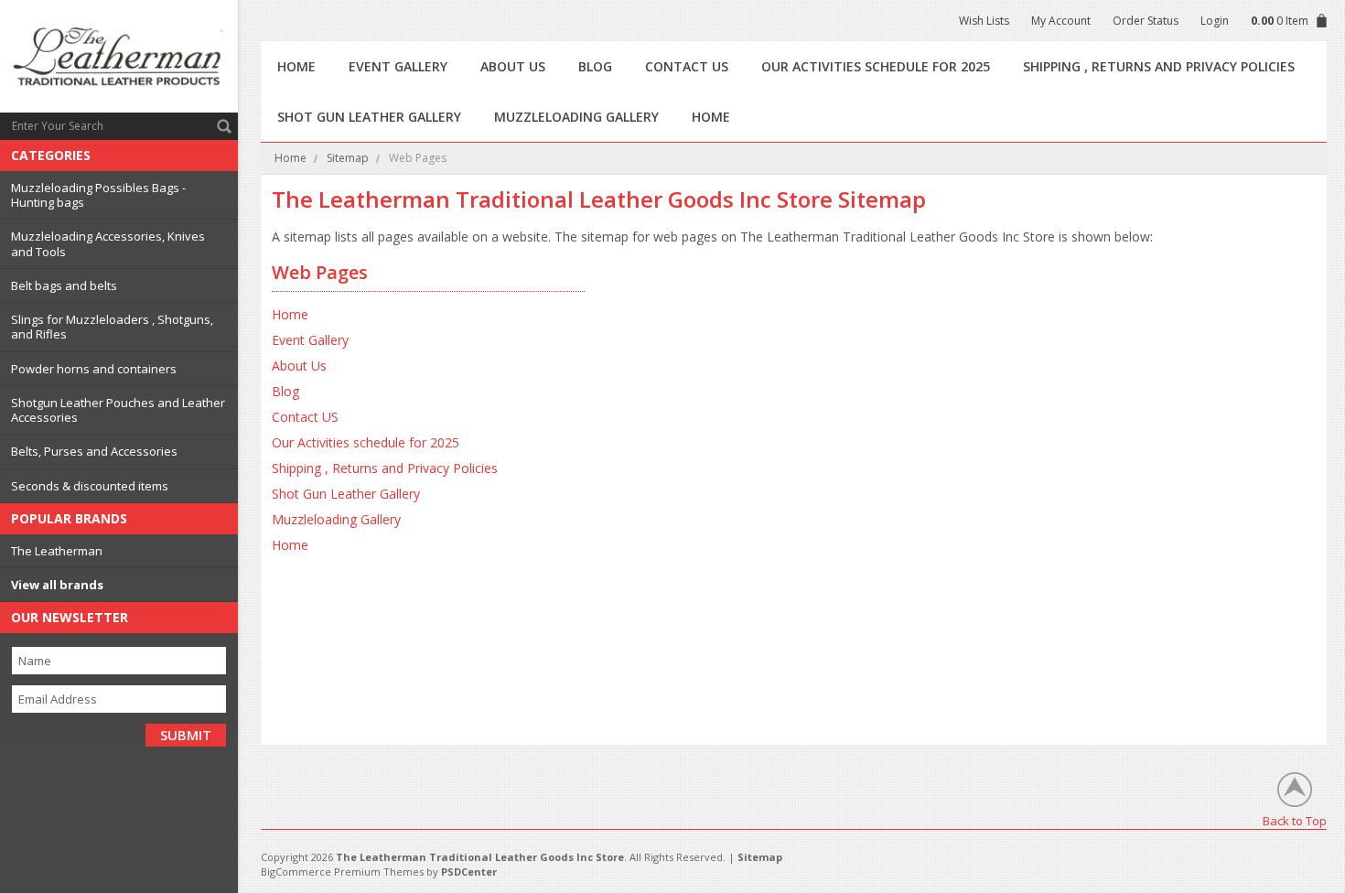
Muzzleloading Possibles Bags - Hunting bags (98, 194)
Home (290, 158)
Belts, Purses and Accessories (94, 451)
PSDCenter (469, 871)
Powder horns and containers (94, 368)
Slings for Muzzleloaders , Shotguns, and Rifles (112, 326)
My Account (1061, 20)
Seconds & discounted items (89, 486)
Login (1214, 20)
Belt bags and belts (64, 285)
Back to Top (1295, 820)
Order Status (1145, 20)
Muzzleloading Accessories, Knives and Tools (108, 243)
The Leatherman (56, 551)
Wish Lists (984, 20)
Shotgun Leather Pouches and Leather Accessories (118, 409)
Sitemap (348, 158)
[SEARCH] (224, 126)
